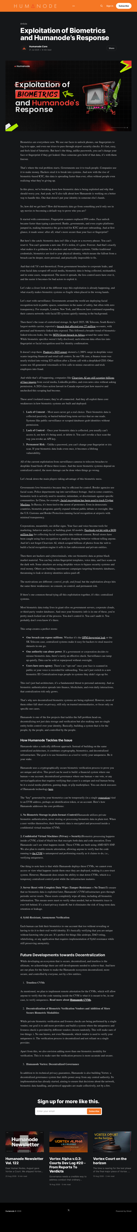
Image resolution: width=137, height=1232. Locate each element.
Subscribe (124, 6)
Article (23, 23)
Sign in (109, 6)
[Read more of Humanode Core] (24, 48)
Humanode (9, 1211)
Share (111, 48)
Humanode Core (38, 46)
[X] (69, 1210)
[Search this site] (101, 6)
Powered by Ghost (124, 1211)
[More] (74, 6)
